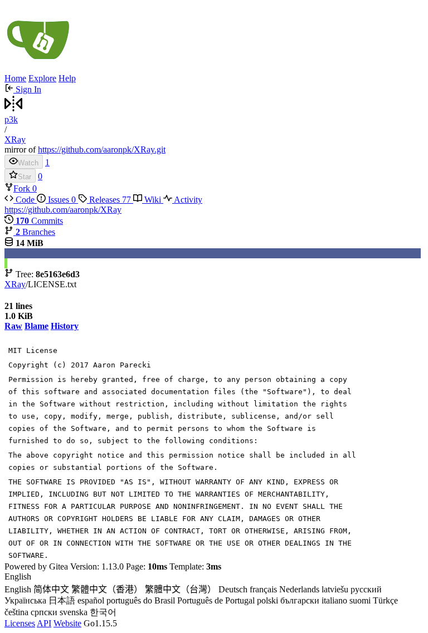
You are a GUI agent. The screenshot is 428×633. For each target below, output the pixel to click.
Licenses (19, 623)
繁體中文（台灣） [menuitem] (180, 589)
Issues (61, 199)
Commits (39, 220)
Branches (35, 232)
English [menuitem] (17, 589)
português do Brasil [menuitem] (140, 600)
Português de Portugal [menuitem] (216, 600)
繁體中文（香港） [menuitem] (107, 589)
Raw (13, 326)
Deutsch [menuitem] (232, 589)
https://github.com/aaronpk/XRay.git (102, 149)
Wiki (152, 199)
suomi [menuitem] (360, 600)
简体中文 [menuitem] (51, 589)
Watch (28, 163)
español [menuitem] (90, 600)
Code (25, 199)
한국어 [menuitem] (103, 612)
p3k (11, 119)
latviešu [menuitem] (335, 589)
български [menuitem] (299, 600)
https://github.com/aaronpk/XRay (62, 209)
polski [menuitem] (267, 600)
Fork (22, 188)
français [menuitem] (263, 589)
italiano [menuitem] (334, 600)
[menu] (214, 595)
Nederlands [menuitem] (299, 589)
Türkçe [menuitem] (385, 600)
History (65, 326)
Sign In (27, 89)
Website (67, 623)
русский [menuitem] (366, 589)
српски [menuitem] (44, 612)
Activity (187, 199)
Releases (109, 199)
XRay (15, 139)
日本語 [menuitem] (61, 600)
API (44, 623)
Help (67, 78)
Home (15, 78)
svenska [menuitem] (73, 612)
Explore (42, 78)
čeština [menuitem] (16, 612)
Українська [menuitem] (25, 600)
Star (24, 177)
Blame (36, 326)
